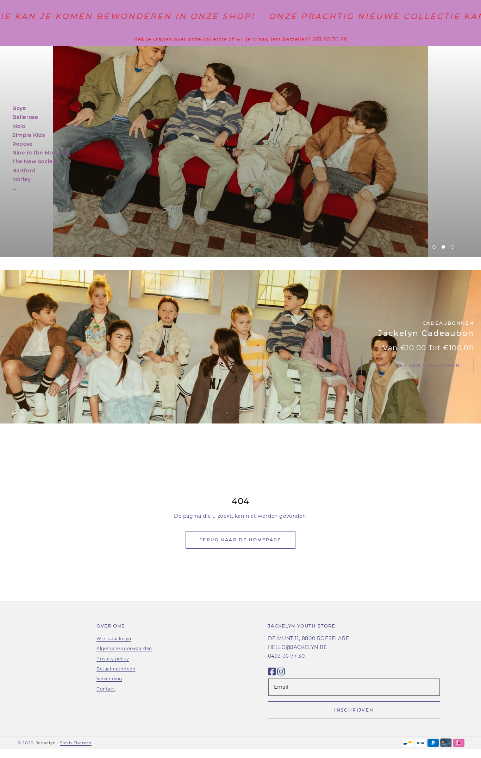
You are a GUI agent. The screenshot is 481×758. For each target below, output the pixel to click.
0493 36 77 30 (286, 656)
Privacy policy (112, 658)
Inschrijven (354, 710)
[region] (240, 39)
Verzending (109, 678)
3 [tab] (452, 247)
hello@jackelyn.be (297, 647)
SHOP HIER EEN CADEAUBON (417, 365)
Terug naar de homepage (240, 539)
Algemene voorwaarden (124, 648)
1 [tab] (434, 247)
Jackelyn (46, 742)
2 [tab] (443, 247)
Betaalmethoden (115, 668)
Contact (105, 689)
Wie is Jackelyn (113, 638)
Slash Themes (75, 742)
